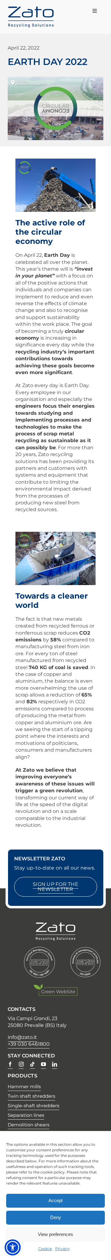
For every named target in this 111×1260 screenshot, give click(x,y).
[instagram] (21, 1064)
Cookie (45, 1248)
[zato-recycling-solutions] (31, 9)
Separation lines (26, 1115)
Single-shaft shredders (33, 1106)
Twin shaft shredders (31, 1096)
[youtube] (43, 1064)
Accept (55, 1200)
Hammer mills (24, 1086)
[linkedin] (54, 1064)
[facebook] (10, 1064)
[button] (12, 1247)
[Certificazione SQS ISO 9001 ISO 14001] (39, 950)
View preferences (55, 1234)
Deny (55, 1217)
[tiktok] (32, 1064)
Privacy (62, 1248)
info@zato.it (22, 1037)
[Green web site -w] (55, 987)
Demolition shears (28, 1125)
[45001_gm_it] (85, 950)
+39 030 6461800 (29, 1044)
